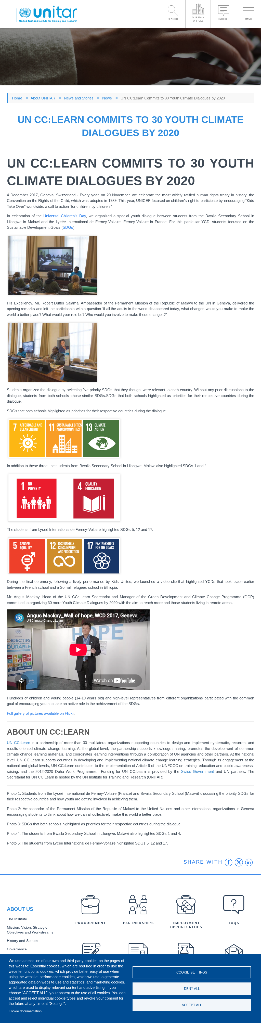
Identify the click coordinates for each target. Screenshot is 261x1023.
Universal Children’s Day (64, 216)
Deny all (192, 989)
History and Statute (22, 941)
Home (17, 98)
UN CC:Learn (18, 742)
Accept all (192, 1005)
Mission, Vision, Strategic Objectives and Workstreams (30, 930)
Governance (17, 949)
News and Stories (79, 98)
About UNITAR (43, 98)
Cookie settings (191, 972)
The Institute (17, 919)
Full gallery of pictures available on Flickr (40, 713)
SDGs (68, 227)
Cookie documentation (25, 1011)
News (107, 98)
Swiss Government (197, 771)
